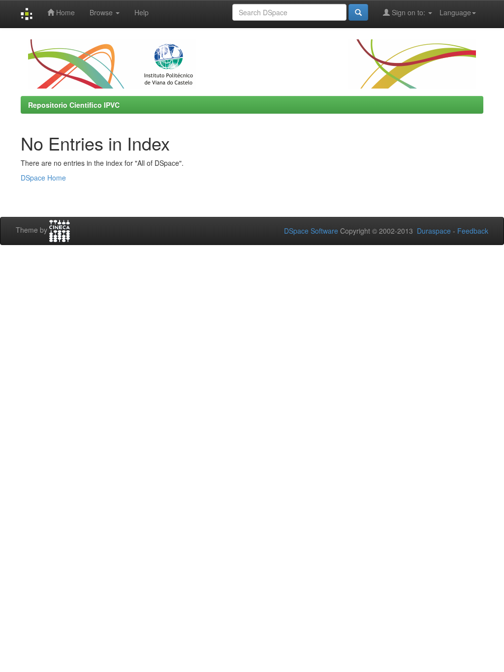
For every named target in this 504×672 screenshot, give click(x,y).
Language (455, 12)
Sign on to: (408, 12)
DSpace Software (311, 231)
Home (64, 12)
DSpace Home (43, 178)
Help (141, 12)
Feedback (472, 231)
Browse (102, 12)
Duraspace (434, 231)
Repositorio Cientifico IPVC (74, 105)
